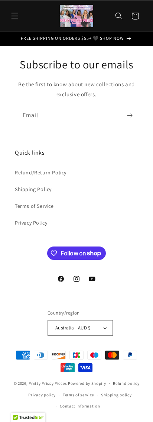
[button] (15, 16)
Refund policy (126, 383)
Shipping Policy (33, 189)
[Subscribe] (129, 115)
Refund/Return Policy (40, 172)
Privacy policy (42, 394)
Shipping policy (116, 394)
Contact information (80, 406)
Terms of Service (34, 206)
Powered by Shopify (87, 383)
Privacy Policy (31, 222)
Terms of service (78, 394)
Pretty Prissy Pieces (48, 383)
